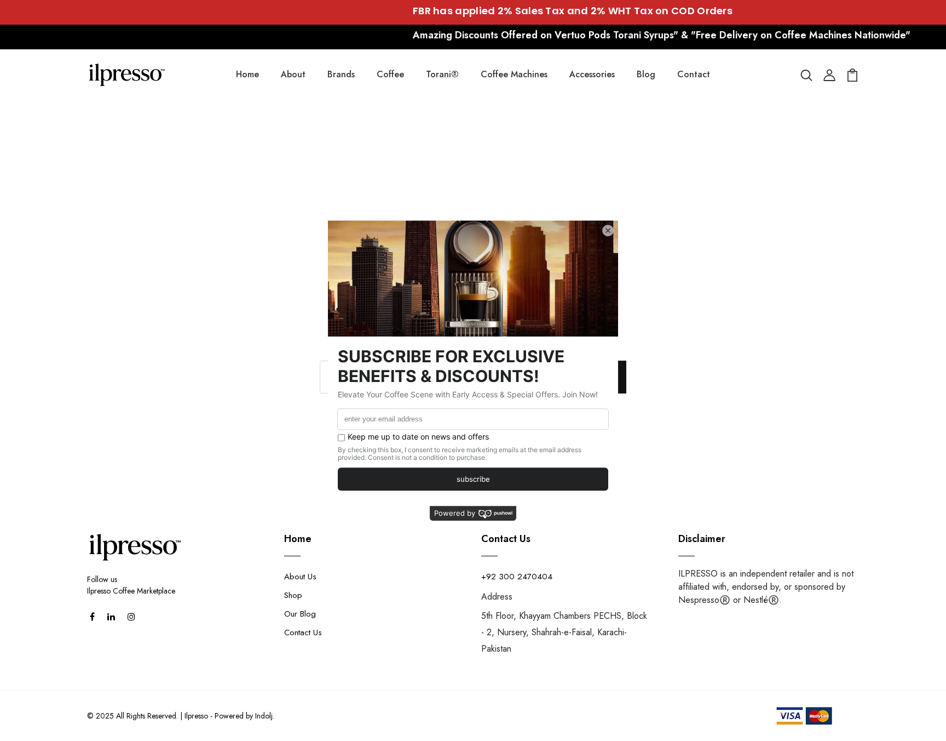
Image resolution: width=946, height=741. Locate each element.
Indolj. (264, 715)
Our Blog (300, 614)
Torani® (442, 74)
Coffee (390, 74)
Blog (646, 74)
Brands (341, 74)
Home (247, 74)
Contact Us (303, 632)
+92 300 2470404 (516, 577)
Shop (293, 595)
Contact (693, 74)
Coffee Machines (514, 74)
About (293, 74)
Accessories (592, 74)
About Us (300, 577)
